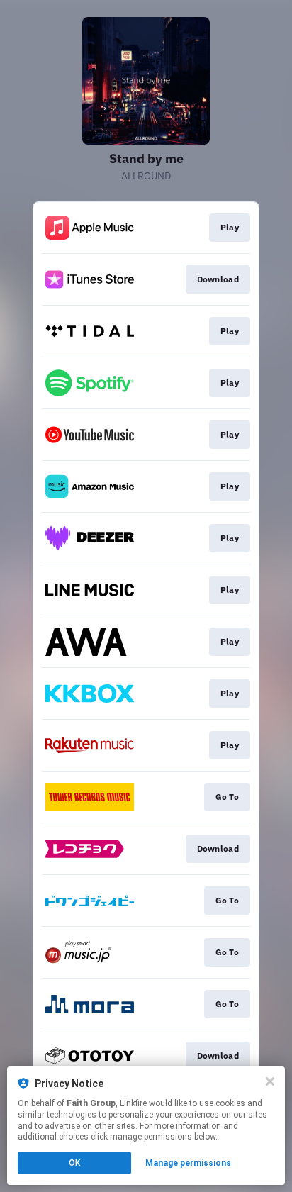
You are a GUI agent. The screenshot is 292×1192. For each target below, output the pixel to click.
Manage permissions (188, 1163)
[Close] (270, 1081)
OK (74, 1163)
